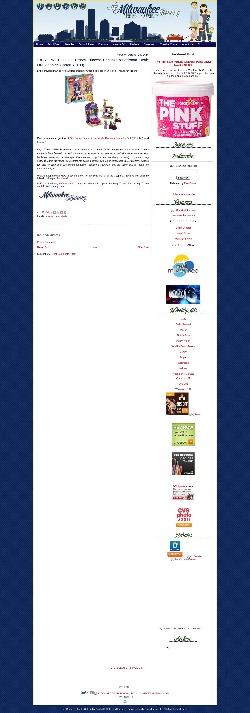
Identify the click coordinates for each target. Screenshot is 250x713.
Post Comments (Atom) (64, 254)
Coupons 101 (183, 378)
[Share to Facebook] (61, 212)
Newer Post (43, 247)
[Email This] (51, 212)
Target (183, 357)
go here (60, 186)
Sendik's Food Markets (183, 346)
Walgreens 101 (183, 389)
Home (93, 247)
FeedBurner (190, 183)
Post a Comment (46, 242)
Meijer (183, 330)
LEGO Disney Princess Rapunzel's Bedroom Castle (94, 138)
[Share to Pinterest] (65, 212)
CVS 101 (183, 383)
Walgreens (183, 362)
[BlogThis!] (54, 212)
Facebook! (62, 178)
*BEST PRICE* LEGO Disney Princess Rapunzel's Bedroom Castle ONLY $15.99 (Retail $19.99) (93, 62)
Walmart (183, 368)
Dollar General (183, 227)
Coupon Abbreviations (183, 215)
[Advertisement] (125, 675)
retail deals (61, 216)
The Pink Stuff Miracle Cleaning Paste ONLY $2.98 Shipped (183, 63)
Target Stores (183, 233)
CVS (183, 319)
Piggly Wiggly (183, 341)
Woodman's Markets (183, 373)
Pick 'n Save (183, 335)
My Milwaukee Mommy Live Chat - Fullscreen (179, 628)
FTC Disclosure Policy (125, 667)
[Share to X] (58, 212)
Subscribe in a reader (183, 194)
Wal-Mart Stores (183, 238)
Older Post (143, 247)
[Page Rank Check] (87, 693)
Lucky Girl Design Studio (90, 709)
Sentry (183, 351)
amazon (50, 216)
